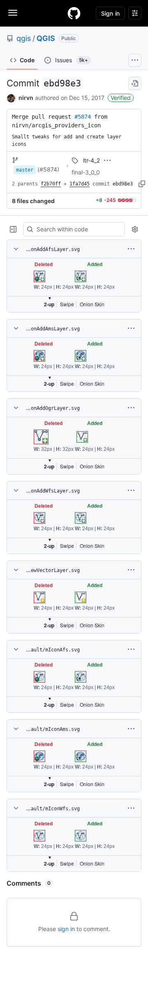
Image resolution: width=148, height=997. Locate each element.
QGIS (46, 38)
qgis (23, 38)
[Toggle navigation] (13, 13)
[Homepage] (74, 13)
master (24, 170)
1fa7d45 (79, 184)
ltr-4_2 (91, 160)
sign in (66, 928)
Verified (121, 97)
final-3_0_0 (86, 172)
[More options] (131, 248)
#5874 (82, 116)
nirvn (25, 97)
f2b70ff (51, 184)
